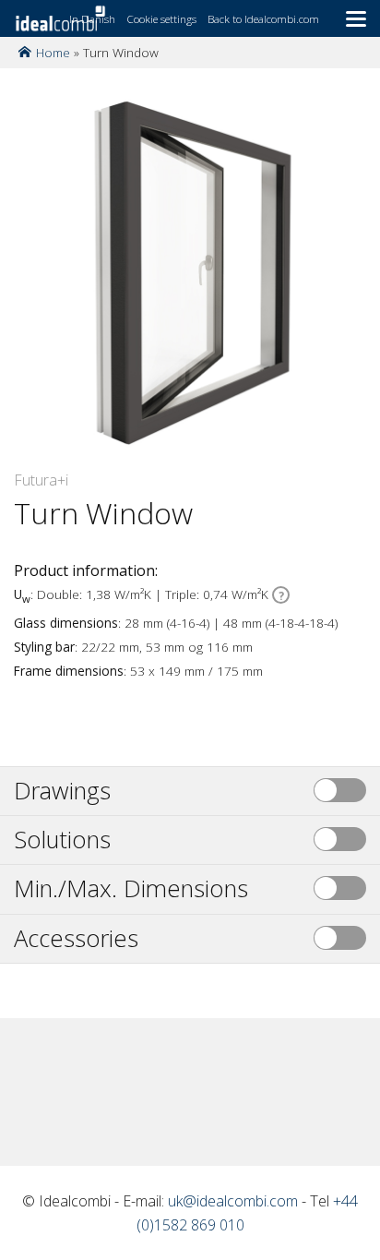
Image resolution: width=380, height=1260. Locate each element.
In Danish (92, 18)
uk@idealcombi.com (233, 1201)
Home (53, 52)
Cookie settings (161, 18)
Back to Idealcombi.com (263, 18)
